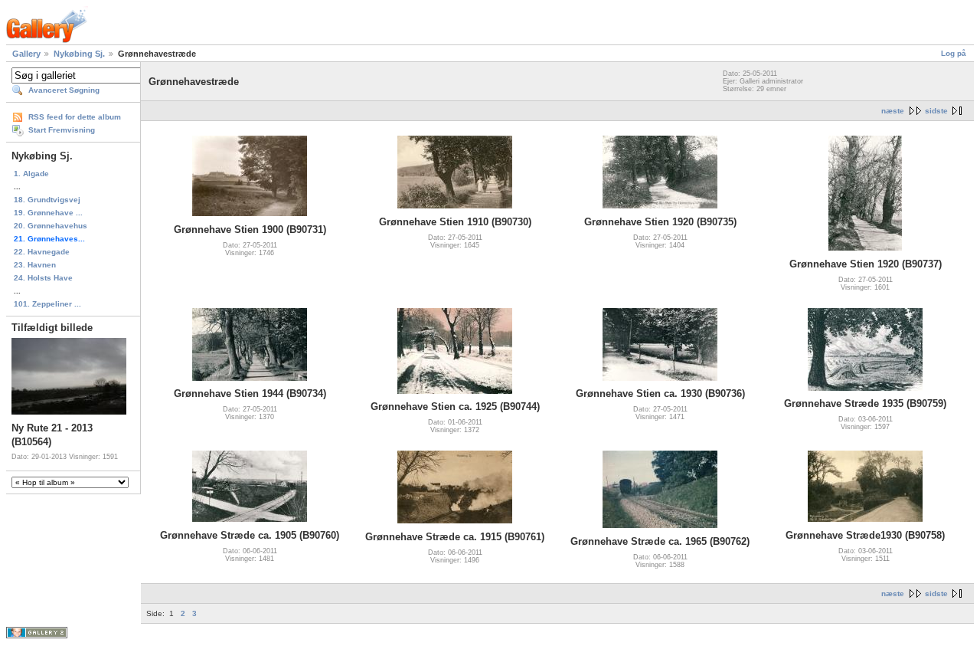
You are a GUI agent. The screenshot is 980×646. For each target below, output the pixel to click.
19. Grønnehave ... (48, 212)
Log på (953, 53)
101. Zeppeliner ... (47, 304)
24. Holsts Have (43, 278)
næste (892, 111)
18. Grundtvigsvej (47, 199)
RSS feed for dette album (74, 117)
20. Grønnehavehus (50, 225)
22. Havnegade (42, 252)
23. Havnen (35, 265)
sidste (936, 111)
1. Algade (31, 173)
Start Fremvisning (61, 130)
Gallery (26, 53)
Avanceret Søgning (64, 90)
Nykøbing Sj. (79, 53)
